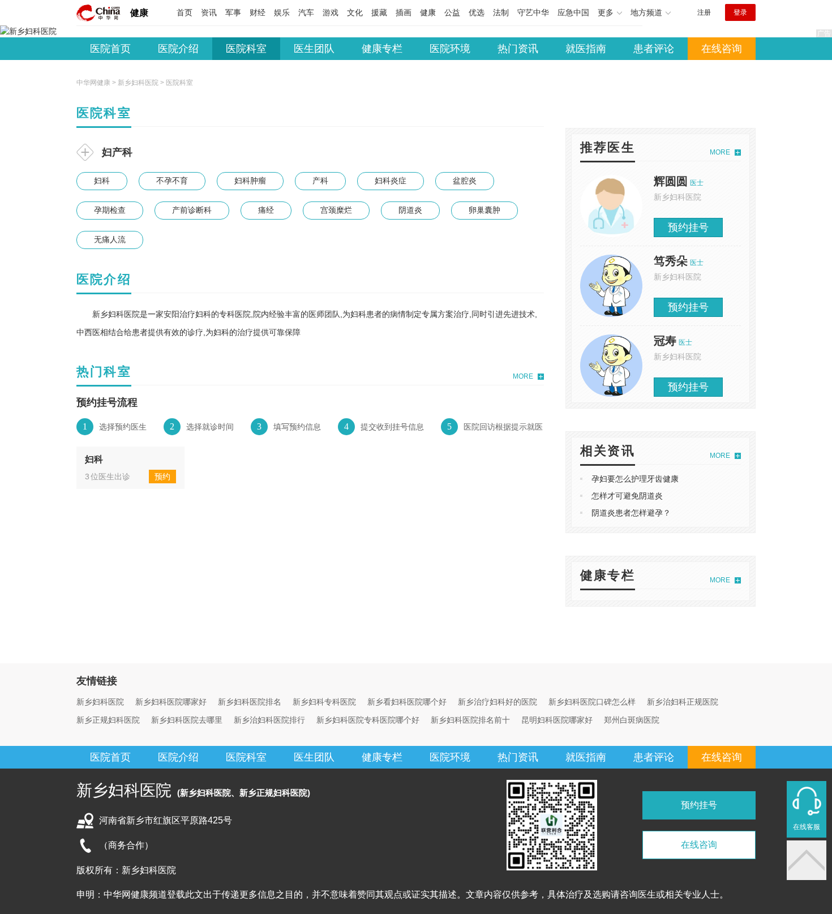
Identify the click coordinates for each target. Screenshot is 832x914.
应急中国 (573, 12)
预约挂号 (688, 227)
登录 (740, 12)
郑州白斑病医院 (631, 719)
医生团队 (314, 48)
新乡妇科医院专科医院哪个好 (367, 719)
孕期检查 (110, 209)
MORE (523, 376)
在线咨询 (721, 48)
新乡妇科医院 (138, 83)
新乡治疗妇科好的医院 (497, 701)
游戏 (330, 12)
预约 (162, 476)
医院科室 (246, 48)
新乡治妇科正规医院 (682, 701)
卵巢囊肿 (484, 209)
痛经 (266, 209)
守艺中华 (533, 12)
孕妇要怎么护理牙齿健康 (635, 478)
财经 (257, 12)
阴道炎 (410, 209)
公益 (452, 12)
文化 (355, 12)
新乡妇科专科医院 (324, 701)
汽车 (306, 12)
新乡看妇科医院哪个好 (407, 701)
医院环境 (450, 48)
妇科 (102, 180)
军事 (233, 12)
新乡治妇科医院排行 (269, 719)
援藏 (379, 12)
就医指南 (585, 48)
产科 (320, 180)
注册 (704, 12)
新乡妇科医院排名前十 (470, 719)
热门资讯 (518, 48)
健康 (139, 13)
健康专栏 (382, 48)
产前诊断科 (192, 209)
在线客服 (806, 827)
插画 (403, 12)
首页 (184, 12)
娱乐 (282, 12)
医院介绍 (178, 48)
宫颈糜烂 (336, 209)
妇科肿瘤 (250, 180)
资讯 (209, 12)
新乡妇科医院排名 (249, 701)
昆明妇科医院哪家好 (557, 719)
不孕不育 (172, 180)
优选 (476, 12)
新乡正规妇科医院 (108, 719)
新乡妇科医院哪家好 (171, 701)
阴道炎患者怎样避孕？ (631, 512)
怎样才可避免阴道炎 (627, 495)
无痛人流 (110, 239)
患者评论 (653, 48)
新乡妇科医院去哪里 (186, 719)
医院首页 (110, 48)
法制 (501, 12)
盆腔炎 (465, 180)
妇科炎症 (390, 180)
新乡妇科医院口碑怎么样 (592, 701)
